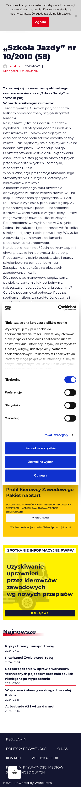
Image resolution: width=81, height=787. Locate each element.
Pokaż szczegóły (56, 435)
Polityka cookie (46, 758)
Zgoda (40, 22)
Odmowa (40, 475)
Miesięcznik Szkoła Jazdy (20, 70)
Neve (7, 783)
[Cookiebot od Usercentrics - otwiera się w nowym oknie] (58, 308)
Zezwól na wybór (40, 461)
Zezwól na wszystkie (40, 448)
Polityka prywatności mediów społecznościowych (34, 769)
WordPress (43, 783)
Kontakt (14, 758)
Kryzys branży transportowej (29, 646)
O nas (62, 749)
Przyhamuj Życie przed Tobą (29, 658)
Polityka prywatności (26, 749)
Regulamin (16, 739)
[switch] (70, 392)
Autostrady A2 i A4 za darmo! (29, 706)
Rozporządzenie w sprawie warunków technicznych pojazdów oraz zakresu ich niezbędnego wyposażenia (39, 674)
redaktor (15, 66)
